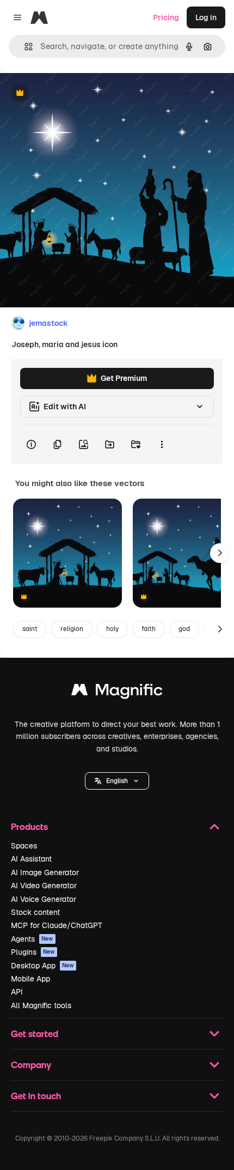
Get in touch (36, 1095)
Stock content (35, 912)
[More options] (162, 444)
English (117, 781)
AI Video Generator (44, 885)
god (184, 629)
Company (31, 1064)
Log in (206, 17)
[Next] (220, 553)
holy (112, 629)
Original (69, 93)
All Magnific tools (41, 1005)
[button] (117, 781)
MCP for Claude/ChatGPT (56, 925)
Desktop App (42, 966)
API (17, 992)
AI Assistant (31, 859)
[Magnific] (117, 692)
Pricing (166, 17)
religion (71, 629)
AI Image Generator (45, 872)
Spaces (24, 846)
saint (30, 629)
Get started (34, 1033)
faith (148, 629)
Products (29, 826)
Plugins (33, 952)
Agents (32, 939)
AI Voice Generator (43, 899)
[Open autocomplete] (24, 47)
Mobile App (30, 979)
